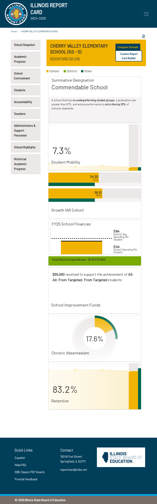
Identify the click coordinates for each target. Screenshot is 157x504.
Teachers (20, 113)
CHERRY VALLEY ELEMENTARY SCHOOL (39, 31)
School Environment (22, 75)
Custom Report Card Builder (129, 56)
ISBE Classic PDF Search (30, 472)
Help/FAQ (20, 465)
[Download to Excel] (143, 36)
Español (20, 458)
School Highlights (25, 147)
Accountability (23, 102)
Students (19, 90)
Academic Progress (20, 58)
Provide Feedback (26, 479)
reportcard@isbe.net (73, 469)
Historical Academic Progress (20, 164)
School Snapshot (24, 45)
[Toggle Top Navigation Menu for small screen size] (146, 14)
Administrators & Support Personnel (25, 130)
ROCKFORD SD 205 (65, 58)
